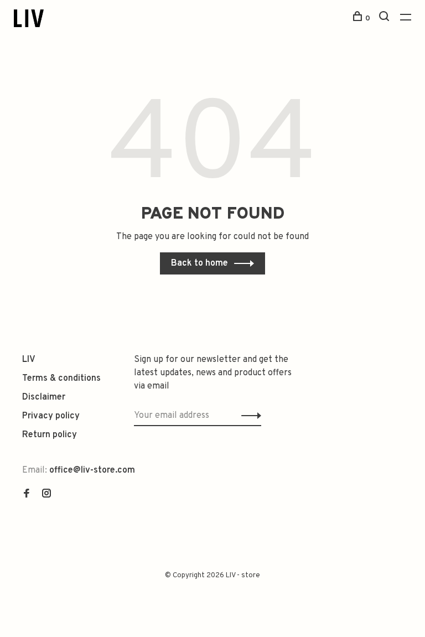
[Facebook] (26, 494)
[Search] (385, 18)
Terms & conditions (61, 378)
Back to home (199, 263)
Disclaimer (43, 397)
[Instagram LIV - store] (46, 494)
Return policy (49, 435)
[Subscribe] (248, 415)
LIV (28, 359)
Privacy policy (51, 416)
